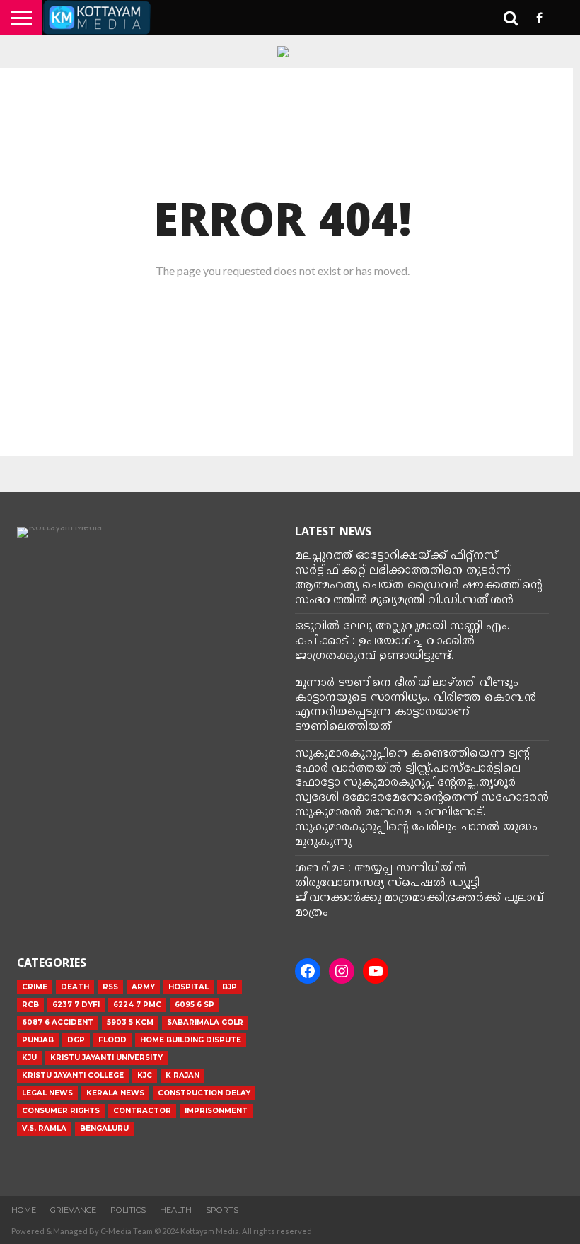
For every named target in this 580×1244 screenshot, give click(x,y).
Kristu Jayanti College (73, 1075)
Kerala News (115, 1093)
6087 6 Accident (57, 1022)
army (143, 987)
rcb (30, 1004)
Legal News (47, 1093)
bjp (229, 987)
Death (75, 987)
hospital (188, 987)
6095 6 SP (194, 1004)
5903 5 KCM (130, 1022)
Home (23, 1210)
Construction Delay (204, 1093)
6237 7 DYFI (76, 1004)
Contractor (142, 1110)
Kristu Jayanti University (106, 1057)
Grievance (73, 1210)
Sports (222, 1210)
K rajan (182, 1075)
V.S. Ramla (44, 1128)
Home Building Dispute (190, 1040)
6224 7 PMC (137, 1004)
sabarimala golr (205, 1022)
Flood (112, 1040)
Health (176, 1210)
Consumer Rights (61, 1110)
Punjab (38, 1040)
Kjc (144, 1075)
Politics (128, 1210)
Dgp (76, 1040)
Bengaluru (104, 1128)
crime (34, 987)
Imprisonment (216, 1110)
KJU (29, 1057)
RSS (110, 987)
